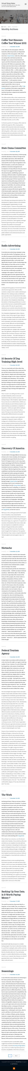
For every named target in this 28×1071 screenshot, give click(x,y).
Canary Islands (17, 485)
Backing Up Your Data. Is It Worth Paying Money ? (13, 894)
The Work (7, 795)
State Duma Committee (14, 148)
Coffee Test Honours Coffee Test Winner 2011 (14, 42)
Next (16, 1055)
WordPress (18, 1062)
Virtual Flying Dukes (8, 3)
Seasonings (8, 971)
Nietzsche (7, 548)
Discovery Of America (13, 448)
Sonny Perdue (10, 56)
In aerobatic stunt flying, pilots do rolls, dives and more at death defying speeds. (11, 6)
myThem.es (14, 1064)
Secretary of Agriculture (19, 1045)
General (4, 36)
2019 (9, 26)
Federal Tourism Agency (10, 652)
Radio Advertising (11, 245)
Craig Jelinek (6, 509)
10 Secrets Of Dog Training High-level (12, 360)
